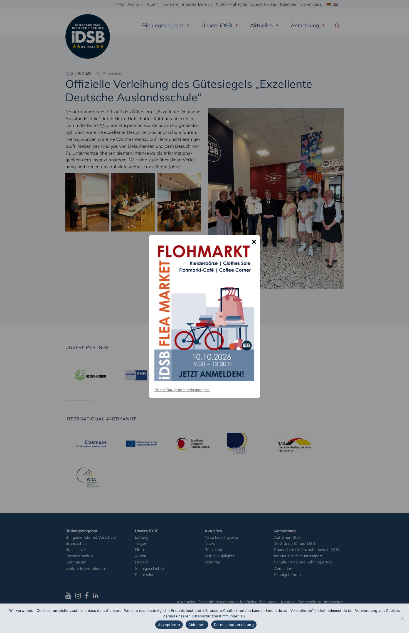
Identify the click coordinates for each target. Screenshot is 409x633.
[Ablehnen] (402, 618)
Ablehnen (197, 624)
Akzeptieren (169, 624)
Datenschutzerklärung (234, 624)
